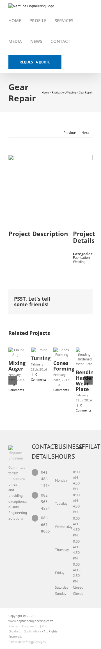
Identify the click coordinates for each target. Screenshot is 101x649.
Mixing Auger (17, 366)
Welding (79, 261)
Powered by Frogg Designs (27, 641)
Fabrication (81, 257)
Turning (40, 358)
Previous (69, 132)
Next (85, 132)
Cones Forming (63, 366)
